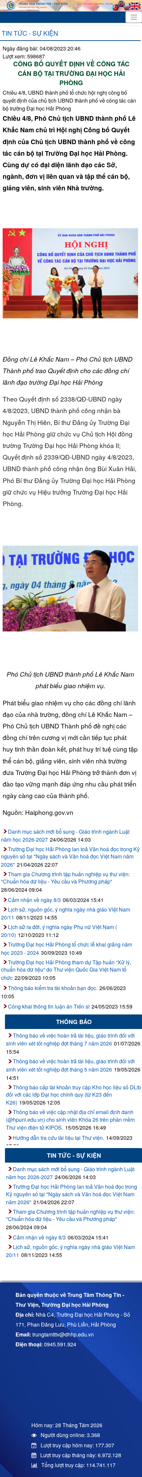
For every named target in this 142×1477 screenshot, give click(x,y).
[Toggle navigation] (133, 17)
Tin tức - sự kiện (30, 32)
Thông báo (74, 1021)
